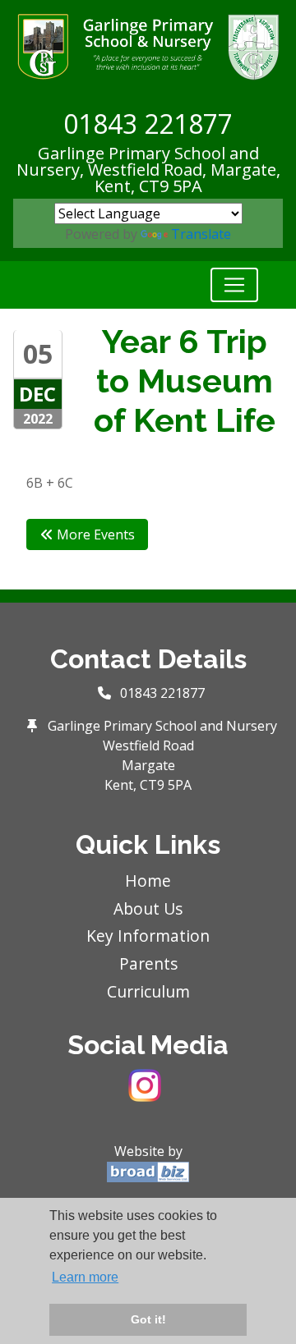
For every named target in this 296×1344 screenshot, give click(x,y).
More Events (94, 534)
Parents (148, 963)
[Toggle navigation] (234, 285)
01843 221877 (148, 123)
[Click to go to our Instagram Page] (148, 1084)
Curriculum (148, 991)
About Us (148, 908)
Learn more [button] (85, 1277)
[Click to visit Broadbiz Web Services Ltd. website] (148, 1171)
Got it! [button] (148, 1319)
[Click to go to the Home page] (148, 45)
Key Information (148, 935)
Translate (201, 234)
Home (148, 880)
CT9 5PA (170, 186)
